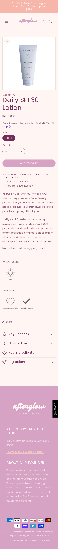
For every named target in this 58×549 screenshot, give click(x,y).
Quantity (7, 145)
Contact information (40, 540)
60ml (9, 138)
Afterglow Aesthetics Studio (27, 531)
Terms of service (18, 540)
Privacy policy (26, 535)
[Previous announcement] (6, 6)
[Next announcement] (52, 6)
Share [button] (9, 322)
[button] (6, 21)
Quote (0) (55, 409)
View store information (19, 186)
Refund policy (42, 535)
